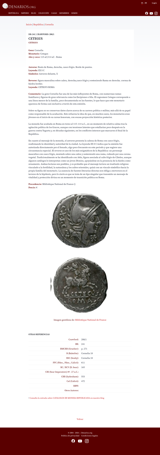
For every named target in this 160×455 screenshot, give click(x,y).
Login (154, 3)
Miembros (64, 13)
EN (146, 3)
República (13, 13)
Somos (74, 13)
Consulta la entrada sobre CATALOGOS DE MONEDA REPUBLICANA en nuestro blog (67, 398)
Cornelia (49, 24)
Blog (33, 13)
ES (142, 3)
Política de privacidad (70, 435)
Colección (43, 13)
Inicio (29, 24)
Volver (80, 419)
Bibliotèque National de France (90, 319)
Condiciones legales (90, 435)
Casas (54, 13)
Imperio (25, 13)
